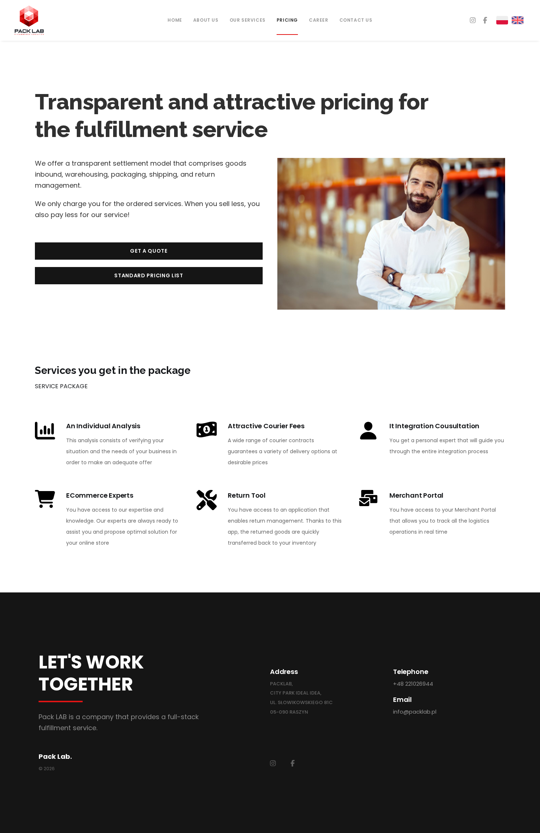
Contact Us (355, 20)
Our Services (248, 20)
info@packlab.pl (414, 711)
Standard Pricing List (148, 275)
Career (318, 20)
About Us (206, 20)
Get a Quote (149, 251)
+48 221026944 (413, 684)
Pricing (287, 20)
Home (175, 20)
